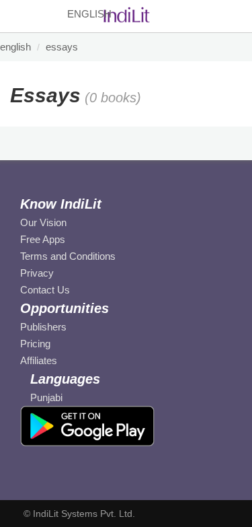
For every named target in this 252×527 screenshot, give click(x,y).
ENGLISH (15, 46)
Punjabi (46, 397)
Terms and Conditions (68, 256)
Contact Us (45, 289)
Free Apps (42, 239)
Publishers (43, 326)
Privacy (37, 273)
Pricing (35, 343)
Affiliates (38, 360)
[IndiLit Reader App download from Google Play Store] (87, 425)
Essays (62, 46)
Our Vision (43, 222)
